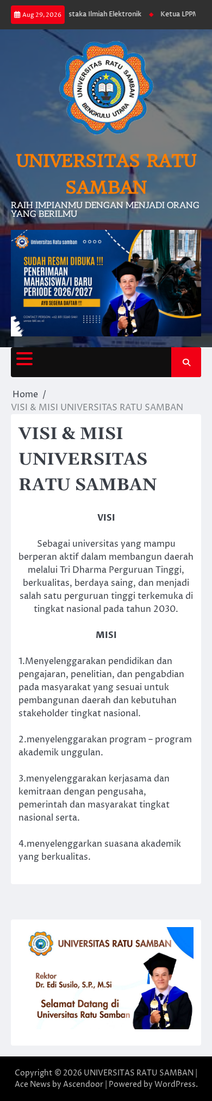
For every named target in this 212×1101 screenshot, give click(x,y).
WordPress (175, 1084)
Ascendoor (83, 1084)
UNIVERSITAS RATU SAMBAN (139, 1073)
